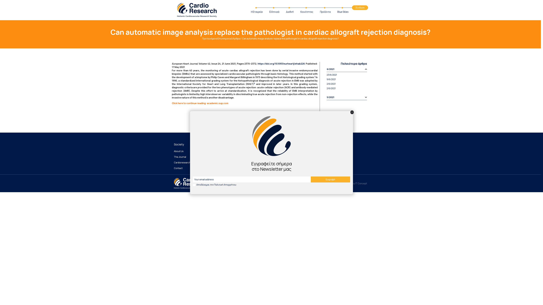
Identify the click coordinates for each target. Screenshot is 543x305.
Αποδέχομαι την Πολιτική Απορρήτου (216, 184)
